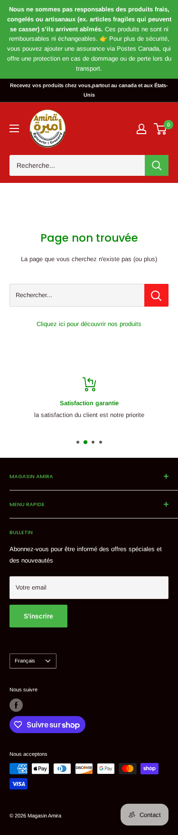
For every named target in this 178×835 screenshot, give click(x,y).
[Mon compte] (141, 129)
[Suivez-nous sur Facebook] (16, 705)
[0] (161, 129)
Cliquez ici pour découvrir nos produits (89, 323)
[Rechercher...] (156, 295)
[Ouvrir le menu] (14, 128)
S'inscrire (38, 616)
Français (25, 660)
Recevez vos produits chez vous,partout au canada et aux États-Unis (89, 90)
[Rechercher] (157, 165)
